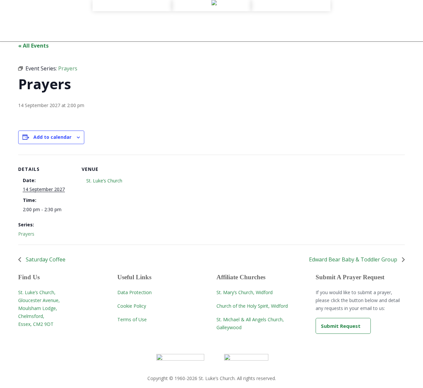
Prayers (26, 234)
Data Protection (134, 292)
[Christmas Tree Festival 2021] (290, 25)
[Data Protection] (132, 37)
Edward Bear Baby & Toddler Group (354, 259)
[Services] (211, 14)
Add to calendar (52, 137)
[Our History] (132, 8)
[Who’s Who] (132, 25)
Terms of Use (132, 319)
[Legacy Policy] (132, 31)
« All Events (33, 45)
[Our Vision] (132, 14)
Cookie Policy (131, 306)
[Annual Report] (132, 19)
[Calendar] (290, 8)
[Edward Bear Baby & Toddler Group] (290, 14)
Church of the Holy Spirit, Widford (252, 306)
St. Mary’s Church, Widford (244, 292)
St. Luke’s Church (104, 180)
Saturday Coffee (44, 259)
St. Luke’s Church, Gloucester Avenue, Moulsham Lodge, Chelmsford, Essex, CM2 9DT (39, 308)
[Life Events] (211, 19)
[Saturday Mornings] (290, 19)
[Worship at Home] (211, 8)
